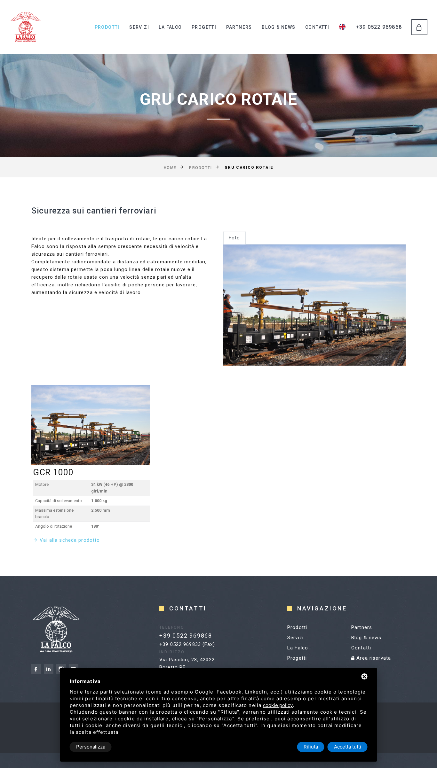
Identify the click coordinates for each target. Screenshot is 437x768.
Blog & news (278, 27)
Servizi (139, 27)
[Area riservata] (419, 27)
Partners (239, 27)
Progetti (204, 27)
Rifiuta (311, 747)
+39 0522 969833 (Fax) (187, 644)
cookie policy (278, 705)
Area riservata (373, 658)
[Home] (26, 27)
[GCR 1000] (90, 425)
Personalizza (90, 747)
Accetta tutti (347, 747)
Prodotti (107, 27)
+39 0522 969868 (379, 27)
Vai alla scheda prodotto (70, 540)
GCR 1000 (53, 472)
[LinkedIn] (48, 669)
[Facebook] (36, 669)
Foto (234, 238)
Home (170, 167)
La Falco (170, 27)
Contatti (317, 27)
